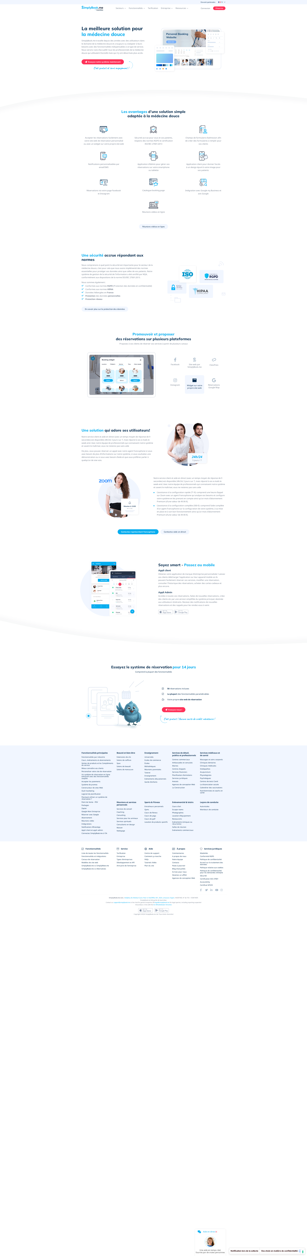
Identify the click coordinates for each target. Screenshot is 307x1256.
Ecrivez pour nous (179, 872)
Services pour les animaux (127, 818)
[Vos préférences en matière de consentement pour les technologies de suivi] (303, 1252)
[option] (122, 375)
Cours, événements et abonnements (96, 760)
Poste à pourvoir (178, 865)
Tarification (153, 8)
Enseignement (151, 753)
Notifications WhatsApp (91, 827)
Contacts (175, 862)
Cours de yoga (150, 816)
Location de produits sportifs (156, 822)
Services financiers (179, 772)
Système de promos (89, 784)
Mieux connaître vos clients (92, 768)
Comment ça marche (153, 856)
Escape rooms (177, 809)
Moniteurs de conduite (209, 809)
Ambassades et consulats (182, 762)
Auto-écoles (204, 806)
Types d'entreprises (124, 859)
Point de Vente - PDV (90, 802)
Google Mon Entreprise (91, 811)
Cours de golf (150, 819)
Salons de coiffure (124, 760)
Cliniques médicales (208, 766)
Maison (120, 827)
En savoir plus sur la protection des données (105, 309)
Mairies (175, 766)
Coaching (120, 812)
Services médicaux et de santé (210, 754)
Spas (119, 763)
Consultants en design (126, 824)
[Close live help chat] (216, 1232)
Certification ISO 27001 (209, 879)
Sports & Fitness (152, 802)
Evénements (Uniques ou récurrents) (182, 823)
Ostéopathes (205, 769)
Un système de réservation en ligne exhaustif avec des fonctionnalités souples (96, 776)
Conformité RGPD (207, 856)
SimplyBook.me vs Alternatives (94, 869)
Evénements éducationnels (155, 779)
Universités (149, 757)
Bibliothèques (150, 766)
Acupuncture (205, 772)
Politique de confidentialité (211, 859)
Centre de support (152, 853)
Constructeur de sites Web (92, 788)
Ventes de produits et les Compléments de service (97, 764)
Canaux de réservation (91, 859)
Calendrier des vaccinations (211, 787)
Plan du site (149, 865)
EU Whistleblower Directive (163, 905)
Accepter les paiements (91, 781)
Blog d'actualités (178, 869)
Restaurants (177, 819)
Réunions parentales (153, 769)
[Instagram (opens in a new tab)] (222, 890)
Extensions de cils (124, 757)
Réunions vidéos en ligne (153, 226)
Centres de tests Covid (209, 781)
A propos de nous (179, 856)
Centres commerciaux (181, 759)
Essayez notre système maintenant (104, 62)
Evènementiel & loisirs (182, 802)
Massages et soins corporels (211, 759)
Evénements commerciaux (182, 830)
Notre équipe (177, 859)
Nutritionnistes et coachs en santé (211, 792)
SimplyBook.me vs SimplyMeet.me (95, 865)
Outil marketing (88, 791)
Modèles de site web (90, 862)
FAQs (147, 859)
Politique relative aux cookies (211, 867)
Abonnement (87, 818)
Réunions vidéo (88, 821)
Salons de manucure (125, 769)
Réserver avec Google (90, 814)
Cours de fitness (151, 812)
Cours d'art (176, 806)
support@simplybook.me (122, 902)
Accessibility (205, 882)
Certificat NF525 (206, 885)
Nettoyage (121, 831)
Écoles (147, 763)
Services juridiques (180, 778)
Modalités (204, 853)
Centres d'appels (179, 769)
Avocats (175, 781)
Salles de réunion (179, 827)
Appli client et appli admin (92, 830)
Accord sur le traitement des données (211, 863)
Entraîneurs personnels (154, 806)
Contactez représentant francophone (138, 532)
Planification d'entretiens (182, 775)
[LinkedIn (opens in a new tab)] (212, 890)
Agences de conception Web (183, 784)
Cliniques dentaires (208, 762)
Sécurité (203, 876)
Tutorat (147, 772)
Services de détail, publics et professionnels (184, 754)
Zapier (84, 808)
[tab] (175, 365)
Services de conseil (124, 809)
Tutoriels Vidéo (150, 862)
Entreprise (121, 856)
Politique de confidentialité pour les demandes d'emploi (211, 872)
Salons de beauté (124, 766)
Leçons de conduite (209, 802)
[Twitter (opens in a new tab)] (207, 890)
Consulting (121, 815)
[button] (121, 8)
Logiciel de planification (91, 794)
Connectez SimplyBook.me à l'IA (94, 833)
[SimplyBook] (92, 8)
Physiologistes (205, 775)
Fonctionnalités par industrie (93, 757)
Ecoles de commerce (153, 760)
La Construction (178, 787)
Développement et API (126, 862)
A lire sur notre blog (175, 371)
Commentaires (178, 853)
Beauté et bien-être (126, 753)
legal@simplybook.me (162, 902)
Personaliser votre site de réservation (97, 771)
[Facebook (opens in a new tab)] (202, 890)
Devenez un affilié (179, 875)
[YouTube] (217, 890)
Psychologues (205, 778)
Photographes (177, 812)
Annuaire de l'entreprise (126, 865)
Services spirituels (124, 821)
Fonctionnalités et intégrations (94, 856)
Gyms (147, 809)
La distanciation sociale (209, 784)
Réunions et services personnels (126, 803)
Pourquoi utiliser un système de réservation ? (94, 798)
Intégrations (87, 824)
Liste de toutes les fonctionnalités (95, 853)
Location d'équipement (181, 816)
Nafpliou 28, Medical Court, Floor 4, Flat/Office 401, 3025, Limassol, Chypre (149, 898)
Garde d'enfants (151, 782)
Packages (85, 805)
